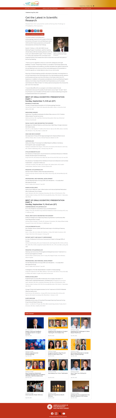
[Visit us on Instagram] (56, 413)
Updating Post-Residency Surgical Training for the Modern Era (57, 332)
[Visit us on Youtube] (64, 413)
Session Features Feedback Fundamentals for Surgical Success (33, 333)
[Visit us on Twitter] (60, 413)
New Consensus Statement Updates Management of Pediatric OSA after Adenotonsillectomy (35, 375)
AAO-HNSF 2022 (29, 329)
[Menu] (93, 6)
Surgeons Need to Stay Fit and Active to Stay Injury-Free (56, 353)
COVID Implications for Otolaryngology (31, 353)
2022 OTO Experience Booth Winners (56, 395)
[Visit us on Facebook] (52, 413)
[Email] (38, 31)
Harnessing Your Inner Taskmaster (58, 373)
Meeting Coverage (52, 329)
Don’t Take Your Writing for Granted (78, 374)
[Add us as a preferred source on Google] (41, 31)
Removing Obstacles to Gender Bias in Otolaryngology (80, 353)
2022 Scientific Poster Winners (34, 395)
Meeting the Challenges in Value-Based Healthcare (80, 332)
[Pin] (32, 31)
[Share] (26, 31)
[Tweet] (29, 31)
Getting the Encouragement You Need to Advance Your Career (80, 395)
